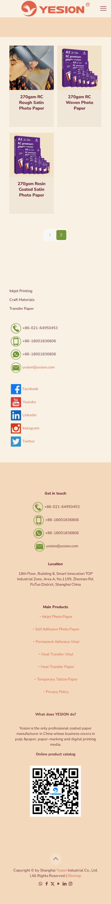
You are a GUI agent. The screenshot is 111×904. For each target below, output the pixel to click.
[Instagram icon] (70, 884)
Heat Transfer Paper (57, 666)
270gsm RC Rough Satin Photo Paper (31, 102)
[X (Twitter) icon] (52, 884)
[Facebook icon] (46, 884)
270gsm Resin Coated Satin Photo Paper (32, 189)
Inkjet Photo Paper (57, 616)
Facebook (30, 388)
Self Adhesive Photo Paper (57, 629)
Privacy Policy (57, 691)
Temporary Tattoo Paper (57, 679)
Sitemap (74, 875)
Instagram (30, 428)
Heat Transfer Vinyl (57, 654)
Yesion (61, 870)
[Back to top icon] (55, 859)
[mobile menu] (103, 8)
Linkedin (29, 415)
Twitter (28, 441)
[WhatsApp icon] (40, 884)
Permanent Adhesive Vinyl (57, 641)
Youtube (29, 402)
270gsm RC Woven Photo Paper (79, 102)
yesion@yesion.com (38, 367)
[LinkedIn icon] (64, 884)
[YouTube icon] (58, 884)
